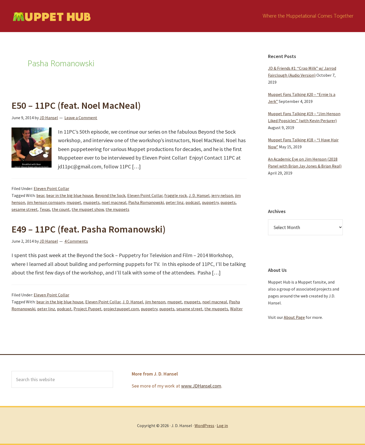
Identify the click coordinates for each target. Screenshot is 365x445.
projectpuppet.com (121, 308)
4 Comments (76, 241)
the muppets (117, 209)
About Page (294, 317)
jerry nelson (222, 195)
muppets (91, 202)
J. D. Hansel (199, 195)
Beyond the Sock (110, 195)
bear (40, 195)
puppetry (210, 202)
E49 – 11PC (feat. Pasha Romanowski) (88, 229)
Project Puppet (87, 308)
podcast (192, 202)
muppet (74, 202)
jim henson (155, 301)
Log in (222, 425)
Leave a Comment (80, 117)
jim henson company (46, 202)
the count (61, 209)
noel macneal (114, 202)
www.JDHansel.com (201, 386)
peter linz (175, 202)
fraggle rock (175, 195)
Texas (45, 209)
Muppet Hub (51, 16)
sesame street (24, 209)
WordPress (204, 425)
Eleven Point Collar (51, 188)
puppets (228, 202)
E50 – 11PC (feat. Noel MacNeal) (76, 105)
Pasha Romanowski (146, 202)
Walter (236, 308)
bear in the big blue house (69, 195)
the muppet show (88, 209)
